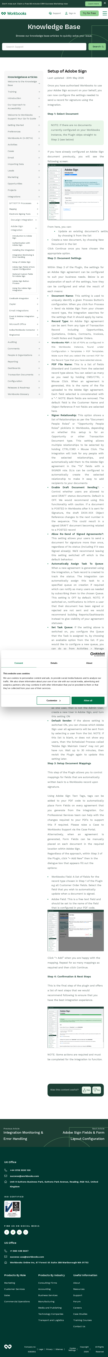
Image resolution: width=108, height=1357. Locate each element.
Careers (77, 1308)
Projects (12, 190)
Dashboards (14, 368)
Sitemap (59, 1349)
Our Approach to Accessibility (16, 106)
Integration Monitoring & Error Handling (23, 256)
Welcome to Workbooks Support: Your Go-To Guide (22, 117)
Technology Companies (50, 1314)
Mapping (13, 209)
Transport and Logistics (51, 1320)
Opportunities (15, 183)
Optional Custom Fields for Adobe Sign (22, 275)
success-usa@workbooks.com (27, 1256)
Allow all (88, 700)
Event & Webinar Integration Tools (21, 317)
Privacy (49, 1349)
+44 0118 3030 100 (20, 1170)
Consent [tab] (18, 663)
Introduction (14, 98)
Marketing (9, 1283)
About (76, 1283)
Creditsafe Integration (19, 298)
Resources (79, 1289)
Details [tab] (54, 663)
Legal (41, 1349)
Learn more (93, 4)
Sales (7, 1295)
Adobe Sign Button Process (20, 282)
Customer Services (14, 1289)
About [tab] (89, 663)
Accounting (44, 1289)
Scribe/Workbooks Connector (22, 330)
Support (77, 1295)
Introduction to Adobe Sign (22, 237)
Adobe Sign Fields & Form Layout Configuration (23, 268)
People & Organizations (20, 355)
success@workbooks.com (24, 1176)
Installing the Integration (23, 250)
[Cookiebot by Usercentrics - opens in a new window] (92, 654)
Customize (52, 700)
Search (97, 46)
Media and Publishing (50, 1308)
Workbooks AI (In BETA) (20, 138)
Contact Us (79, 1326)
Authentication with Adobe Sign (21, 244)
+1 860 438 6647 (19, 1251)
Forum (77, 1301)
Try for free (89, 13)
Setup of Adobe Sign (21, 262)
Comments (14, 348)
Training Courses (82, 1320)
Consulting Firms (47, 1283)
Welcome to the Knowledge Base (22, 83)
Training (12, 91)
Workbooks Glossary (18, 394)
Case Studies (80, 1314)
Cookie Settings (72, 1349)
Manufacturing (46, 1301)
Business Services (48, 1295)
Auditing (12, 342)
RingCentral (14, 335)
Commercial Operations (17, 1301)
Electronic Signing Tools (20, 214)
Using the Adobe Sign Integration (21, 289)
